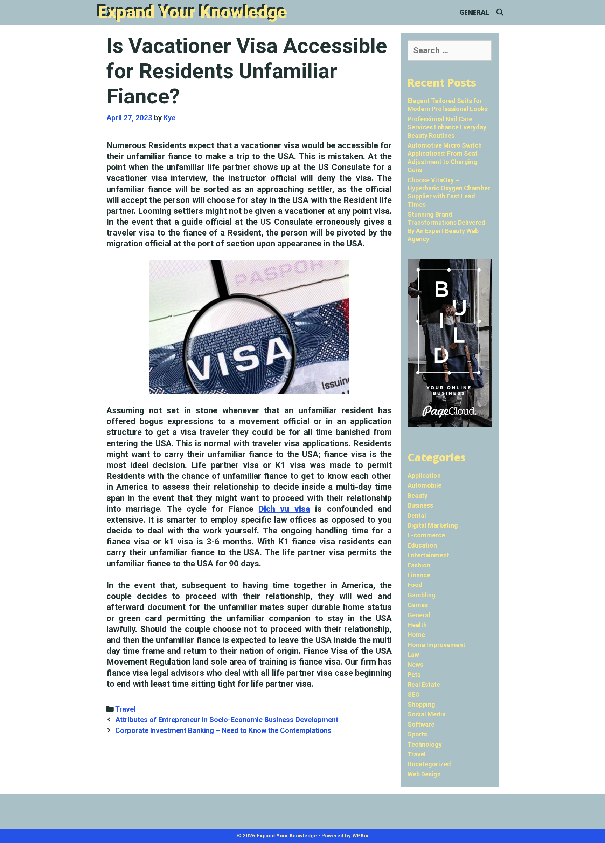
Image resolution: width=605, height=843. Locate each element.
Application (424, 475)
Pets (414, 674)
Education (422, 545)
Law (413, 654)
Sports (417, 734)
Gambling (422, 595)
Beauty (417, 495)
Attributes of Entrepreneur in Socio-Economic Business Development (226, 719)
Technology (425, 744)
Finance (419, 575)
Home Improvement (436, 644)
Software (421, 724)
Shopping (421, 704)
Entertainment (428, 555)
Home (416, 634)
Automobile (424, 485)
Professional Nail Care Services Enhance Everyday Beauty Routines (447, 127)
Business (420, 505)
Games (418, 605)
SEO (414, 694)
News (415, 664)
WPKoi (360, 835)
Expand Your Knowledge (192, 12)
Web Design (424, 774)
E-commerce (426, 535)
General (474, 12)
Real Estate (424, 684)
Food (415, 585)
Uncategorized (429, 764)
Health (417, 624)
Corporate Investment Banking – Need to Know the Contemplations (223, 730)
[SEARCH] (500, 12)
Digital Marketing (433, 525)
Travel (125, 709)
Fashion (419, 565)
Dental (417, 515)
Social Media (427, 714)
